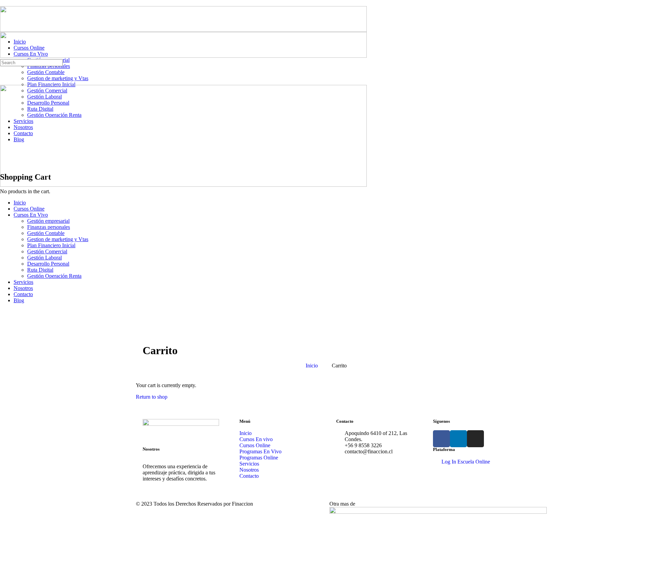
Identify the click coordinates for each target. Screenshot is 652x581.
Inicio (20, 202)
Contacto (23, 294)
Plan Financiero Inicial (51, 245)
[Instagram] (475, 438)
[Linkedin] (458, 438)
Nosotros (23, 288)
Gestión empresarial (48, 221)
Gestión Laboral (44, 257)
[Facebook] (441, 438)
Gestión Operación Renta (54, 276)
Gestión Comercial (47, 251)
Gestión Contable (46, 233)
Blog (19, 300)
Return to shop (151, 397)
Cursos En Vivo (31, 215)
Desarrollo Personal (48, 264)
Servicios (23, 282)
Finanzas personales (48, 227)
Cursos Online (29, 209)
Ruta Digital (40, 270)
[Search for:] (31, 62)
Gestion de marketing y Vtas (57, 239)
